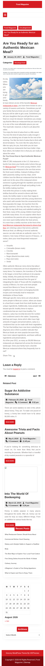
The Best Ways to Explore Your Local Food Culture (22, 554)
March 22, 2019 (15, 503)
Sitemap (27, 662)
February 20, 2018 (16, 400)
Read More (10, 422)
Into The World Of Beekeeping (16, 495)
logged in (16, 369)
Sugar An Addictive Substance (17, 392)
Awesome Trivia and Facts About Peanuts (22, 431)
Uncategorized (25, 28)
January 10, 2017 (14, 57)
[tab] (5, 15)
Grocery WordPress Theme (16, 653)
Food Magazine (22, 4)
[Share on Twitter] (14, 356)
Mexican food (10, 167)
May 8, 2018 (13, 439)
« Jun (7, 621)
